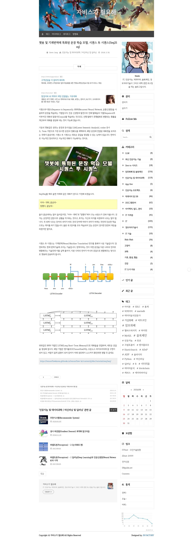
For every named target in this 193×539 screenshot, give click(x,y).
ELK (139, 340)
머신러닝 (140, 359)
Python (128, 359)
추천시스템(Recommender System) (50, 390)
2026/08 (137, 389)
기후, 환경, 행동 (139, 257)
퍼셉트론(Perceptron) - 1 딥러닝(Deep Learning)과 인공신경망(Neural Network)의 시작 (65, 398)
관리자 (124, 102)
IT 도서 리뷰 (139, 269)
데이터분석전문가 (133, 315)
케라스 (128, 372)
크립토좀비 (130, 344)
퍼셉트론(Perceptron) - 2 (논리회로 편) (51, 396)
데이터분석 (130, 368)
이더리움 (145, 363)
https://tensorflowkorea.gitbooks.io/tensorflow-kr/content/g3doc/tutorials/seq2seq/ (75, 361)
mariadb (141, 311)
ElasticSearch (131, 349)
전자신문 (125, 461)
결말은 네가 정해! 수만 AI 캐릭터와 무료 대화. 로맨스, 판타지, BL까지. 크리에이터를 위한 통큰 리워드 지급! (70, 100)
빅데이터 (129, 311)
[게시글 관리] (48, 377)
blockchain (144, 368)
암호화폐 (130, 325)
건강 (139, 263)
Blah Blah (139, 239)
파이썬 (144, 330)
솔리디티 (138, 354)
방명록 (75, 34)
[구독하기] (189, 269)
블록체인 (142, 335)
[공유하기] (45, 377)
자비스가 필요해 (49, 484)
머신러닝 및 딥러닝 (60, 386)
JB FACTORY (148, 535)
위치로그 (66, 34)
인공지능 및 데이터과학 (47, 386)
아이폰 (128, 306)
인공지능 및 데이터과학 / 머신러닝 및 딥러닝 (79, 52)
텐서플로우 (144, 344)
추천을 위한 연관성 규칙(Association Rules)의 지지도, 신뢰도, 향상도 (59, 401)
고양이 (139, 245)
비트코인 (142, 320)
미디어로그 (56, 34)
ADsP (145, 349)
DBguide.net (127, 467)
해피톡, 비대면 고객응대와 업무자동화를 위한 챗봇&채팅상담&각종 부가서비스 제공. (71, 83)
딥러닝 (128, 363)
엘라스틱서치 (131, 330)
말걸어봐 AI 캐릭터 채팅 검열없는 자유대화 (59, 96)
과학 (139, 251)
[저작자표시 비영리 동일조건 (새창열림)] (64, 377)
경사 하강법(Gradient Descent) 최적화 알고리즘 (53, 393)
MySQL (128, 335)
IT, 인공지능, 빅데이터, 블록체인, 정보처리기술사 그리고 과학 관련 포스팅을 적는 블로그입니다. (74, 487)
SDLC (137, 306)
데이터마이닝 (141, 372)
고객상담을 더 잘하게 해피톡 (53, 80)
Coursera (125, 473)
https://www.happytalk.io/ (50, 77)
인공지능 (129, 340)
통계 (147, 306)
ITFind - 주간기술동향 (131, 450)
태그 (47, 34)
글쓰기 (124, 108)
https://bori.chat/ (47, 93)
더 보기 (113, 410)
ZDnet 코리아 (127, 456)
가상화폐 (129, 320)
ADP (127, 354)
